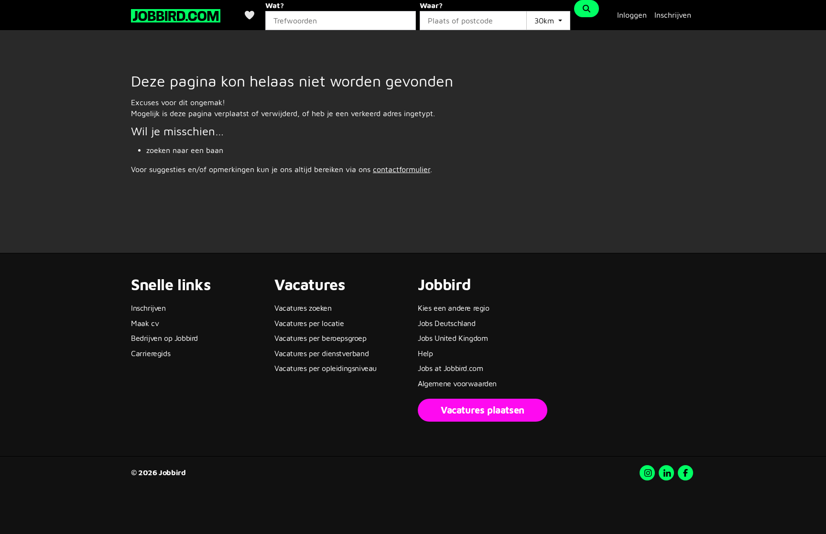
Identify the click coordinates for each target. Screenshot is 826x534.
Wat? (274, 5)
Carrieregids (150, 353)
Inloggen (632, 15)
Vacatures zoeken (303, 308)
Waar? (431, 5)
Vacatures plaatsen (482, 409)
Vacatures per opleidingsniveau (325, 368)
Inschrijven (672, 15)
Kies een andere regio (453, 308)
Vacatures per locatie (309, 323)
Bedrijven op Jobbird (164, 338)
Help (425, 353)
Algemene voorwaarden (457, 383)
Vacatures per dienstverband (321, 353)
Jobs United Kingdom (453, 338)
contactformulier (401, 169)
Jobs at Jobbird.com (450, 368)
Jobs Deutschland (447, 323)
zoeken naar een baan (184, 150)
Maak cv (145, 323)
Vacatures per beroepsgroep (320, 338)
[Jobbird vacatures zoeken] (175, 14)
